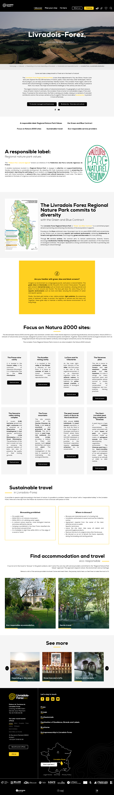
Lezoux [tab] (11, 726)
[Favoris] (106, 8)
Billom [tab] (15, 723)
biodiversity (80, 95)
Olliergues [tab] (16, 726)
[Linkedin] (52, 699)
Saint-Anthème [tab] (13, 729)
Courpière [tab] (21, 723)
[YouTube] (58, 699)
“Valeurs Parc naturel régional (19, 163)
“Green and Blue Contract (82, 226)
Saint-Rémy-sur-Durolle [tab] (15, 731)
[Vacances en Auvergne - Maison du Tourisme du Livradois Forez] (8, 5)
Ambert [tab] (11, 723)
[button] (38, 8)
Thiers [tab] (27, 723)
